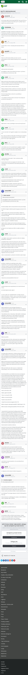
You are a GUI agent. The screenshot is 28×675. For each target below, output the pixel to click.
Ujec (6, 502)
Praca (2, 614)
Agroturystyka (4, 567)
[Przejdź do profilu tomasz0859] (2, 191)
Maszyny (3, 602)
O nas (2, 672)
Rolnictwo (3, 631)
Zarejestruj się (14, 537)
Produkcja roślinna (5, 621)
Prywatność (3, 666)
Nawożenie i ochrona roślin (7, 604)
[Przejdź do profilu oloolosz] (2, 443)
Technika (3, 643)
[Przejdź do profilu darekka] (2, 154)
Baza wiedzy (4, 572)
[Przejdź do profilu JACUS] (2, 467)
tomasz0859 (8, 190)
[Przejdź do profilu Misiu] (2, 65)
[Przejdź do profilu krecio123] (2, 16)
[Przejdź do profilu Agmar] (2, 511)
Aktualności (3, 570)
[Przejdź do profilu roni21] (2, 77)
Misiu (6, 65)
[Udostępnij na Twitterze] (2, 560)
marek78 (7, 51)
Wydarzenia (3, 656)
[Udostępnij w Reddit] (10, 560)
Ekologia (3, 584)
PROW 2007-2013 (5, 626)
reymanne (7, 457)
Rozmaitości (3, 636)
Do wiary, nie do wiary (6, 577)
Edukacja (3, 582)
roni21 (6, 77)
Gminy (2, 589)
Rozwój (2, 638)
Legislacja (3, 599)
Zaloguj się (14, 546)
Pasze (19, 13)
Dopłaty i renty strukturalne (7, 575)
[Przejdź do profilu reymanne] (2, 457)
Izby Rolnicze (4, 594)
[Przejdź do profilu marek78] (2, 52)
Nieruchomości (4, 606)
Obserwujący (13, 551)
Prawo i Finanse (4, 619)
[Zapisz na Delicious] (8, 560)
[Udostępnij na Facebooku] (4, 560)
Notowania (3, 609)
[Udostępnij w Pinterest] (14, 560)
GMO (2, 592)
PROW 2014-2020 (5, 629)
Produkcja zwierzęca (5, 624)
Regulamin (3, 670)
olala (6, 332)
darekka (7, 154)
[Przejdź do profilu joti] (2, 42)
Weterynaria (3, 651)
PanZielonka (8, 27)
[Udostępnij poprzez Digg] (6, 560)
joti (6, 41)
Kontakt (2, 661)
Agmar (6, 511)
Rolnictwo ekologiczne (6, 634)
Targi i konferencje (5, 641)
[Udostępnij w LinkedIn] (12, 560)
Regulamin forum (5, 668)
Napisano (10, 17)
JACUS (6, 466)
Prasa (2, 616)
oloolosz (7, 442)
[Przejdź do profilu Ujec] (2, 503)
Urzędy (2, 648)
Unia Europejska (4, 646)
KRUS (2, 597)
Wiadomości (3, 653)
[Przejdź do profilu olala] (2, 333)
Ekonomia (3, 587)
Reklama (3, 664)
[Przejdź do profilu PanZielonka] (2, 28)
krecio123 (9, 13)
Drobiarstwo (4, 579)
